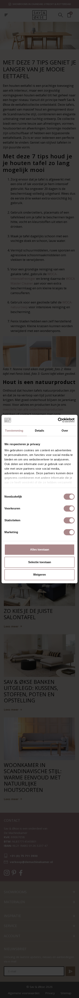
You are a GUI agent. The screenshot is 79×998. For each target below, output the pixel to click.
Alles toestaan (39, 549)
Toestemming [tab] (14, 430)
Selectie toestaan (39, 562)
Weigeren (39, 574)
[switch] (69, 508)
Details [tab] (39, 430)
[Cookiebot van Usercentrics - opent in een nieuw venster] (58, 420)
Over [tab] (65, 430)
